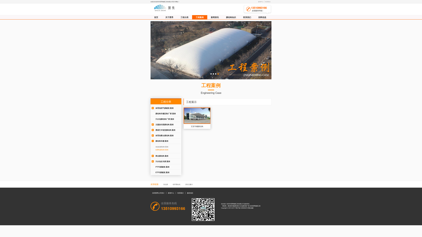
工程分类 (184, 17)
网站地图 (250, 208)
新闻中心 (260, 2)
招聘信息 (262, 17)
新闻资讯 (215, 17)
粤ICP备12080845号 (242, 208)
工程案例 (200, 17)
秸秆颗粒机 (176, 184)
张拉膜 (165, 184)
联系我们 (268, 2)
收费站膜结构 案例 (162, 150)
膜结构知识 (231, 17)
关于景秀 (169, 17)
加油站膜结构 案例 (162, 147)
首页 (156, 17)
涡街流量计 (189, 184)
